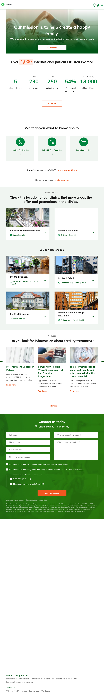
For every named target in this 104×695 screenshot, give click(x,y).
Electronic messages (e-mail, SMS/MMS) (28, 484)
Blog (96, 5)
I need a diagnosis (61, 180)
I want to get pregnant (17, 675)
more (66, 464)
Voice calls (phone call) (22, 479)
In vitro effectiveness (30, 691)
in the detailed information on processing (71, 511)
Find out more (52, 47)
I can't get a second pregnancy (19, 682)
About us (10, 687)
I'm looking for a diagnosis (42, 679)
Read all (52, 104)
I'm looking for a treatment (17, 679)
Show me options (67, 170)
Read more (52, 406)
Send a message (52, 493)
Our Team (45, 691)
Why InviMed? (12, 691)
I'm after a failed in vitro (66, 679)
